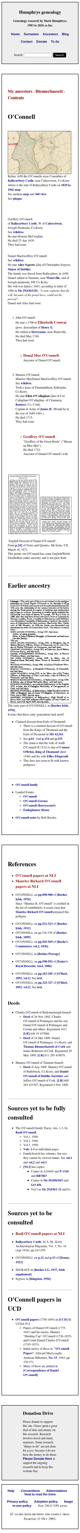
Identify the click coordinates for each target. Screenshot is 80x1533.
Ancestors (50, 34)
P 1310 (64, 1171)
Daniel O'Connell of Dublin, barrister (45, 1073)
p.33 (52, 1257)
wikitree (18, 232)
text (39, 978)
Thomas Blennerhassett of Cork (44, 1046)
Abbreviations (56, 1490)
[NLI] (27, 1166)
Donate (41, 41)
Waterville (53, 277)
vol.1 (69, 1157)
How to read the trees (40, 1494)
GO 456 (36, 1184)
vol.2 (32, 1162)
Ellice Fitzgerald (57, 756)
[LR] (26, 1033)
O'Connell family (27, 784)
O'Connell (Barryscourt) (39, 805)
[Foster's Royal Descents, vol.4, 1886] (42, 963)
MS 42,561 (56, 734)
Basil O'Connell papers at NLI (40, 1233)
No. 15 (53, 1357)
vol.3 (44, 1162)
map (26, 194)
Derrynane (38, 331)
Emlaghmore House (36, 810)
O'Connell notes (26, 817)
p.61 (31, 738)
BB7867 (41, 1175)
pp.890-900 (45, 894)
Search (59, 55)
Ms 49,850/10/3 (53, 1180)
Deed (27, 1016)
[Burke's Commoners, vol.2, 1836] (42, 943)
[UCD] (63, 1319)
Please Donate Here (37, 1458)
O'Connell (30, 796)
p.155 (58, 738)
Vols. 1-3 (29, 1149)
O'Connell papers (27, 1319)
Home (15, 34)
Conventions (30, 1490)
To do (55, 41)
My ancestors (20, 91)
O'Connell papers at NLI (36, 875)
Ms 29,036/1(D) (28, 290)
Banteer (21, 404)
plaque (17, 198)
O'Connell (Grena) (35, 801)
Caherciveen (53, 223)
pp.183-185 (45, 973)
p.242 (18, 545)
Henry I (46, 327)
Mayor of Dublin (19, 269)
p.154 (45, 738)
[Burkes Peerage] (48, 953)
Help (11, 1490)
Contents (16, 97)
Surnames (31, 34)
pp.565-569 (45, 941)
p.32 (41, 1257)
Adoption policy (46, 1501)
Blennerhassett (49, 91)
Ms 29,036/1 (49, 1189)
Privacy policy (17, 1501)
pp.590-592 (45, 961)
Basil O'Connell (26, 1132)
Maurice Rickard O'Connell (34, 912)
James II (45, 409)
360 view (40, 194)
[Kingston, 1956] (40, 1278)
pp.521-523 (45, 923)
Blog (65, 34)
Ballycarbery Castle (21, 180)
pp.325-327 (45, 982)
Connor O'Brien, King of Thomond (46, 749)
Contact (26, 41)
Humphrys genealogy (40, 11)
